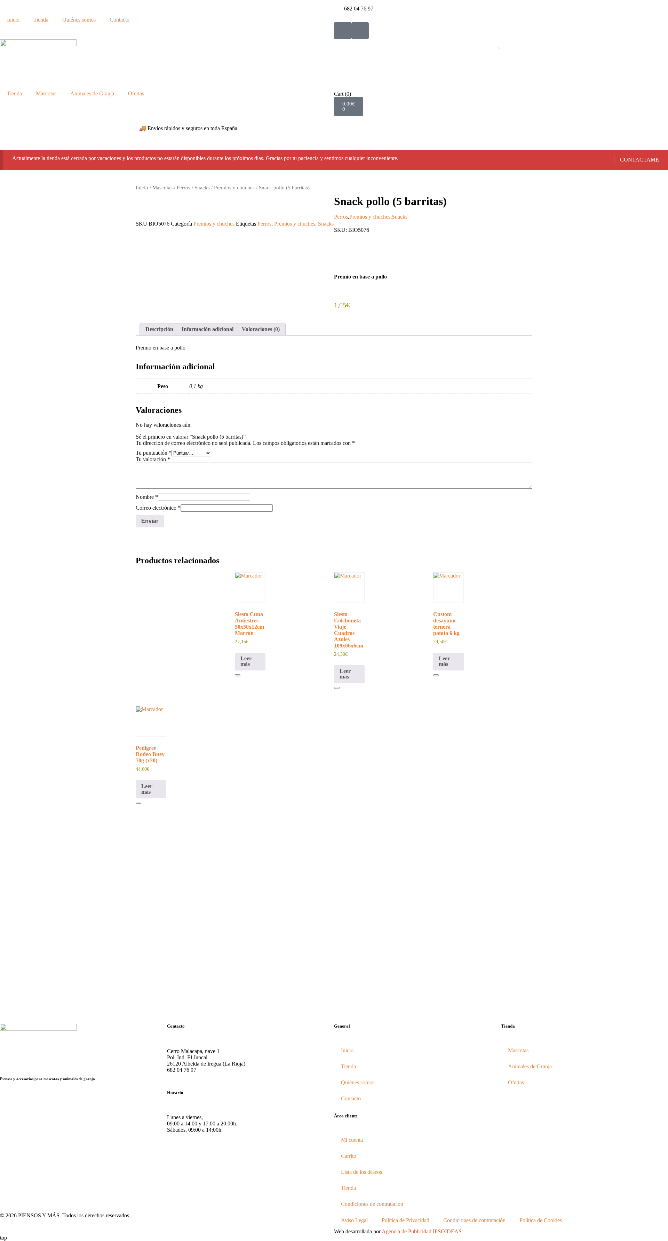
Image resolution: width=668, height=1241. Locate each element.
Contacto (119, 20)
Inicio (13, 20)
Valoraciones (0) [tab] (261, 329)
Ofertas (136, 93)
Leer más (246, 661)
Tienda (40, 20)
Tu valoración (153, 459)
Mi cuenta (352, 1140)
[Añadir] (237, 675)
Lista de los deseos (361, 1172)
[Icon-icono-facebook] (342, 30)
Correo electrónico (158, 508)
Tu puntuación (154, 453)
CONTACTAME (639, 160)
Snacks (202, 187)
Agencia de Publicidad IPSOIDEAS (422, 1231)
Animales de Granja (92, 93)
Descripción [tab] (159, 329)
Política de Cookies (540, 1220)
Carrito (348, 1156)
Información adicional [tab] (207, 329)
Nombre (147, 497)
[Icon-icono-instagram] (360, 30)
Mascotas (46, 93)
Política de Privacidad (405, 1220)
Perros (183, 187)
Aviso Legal (354, 1220)
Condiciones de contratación (372, 1204)
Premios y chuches (234, 187)
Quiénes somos (79, 20)
